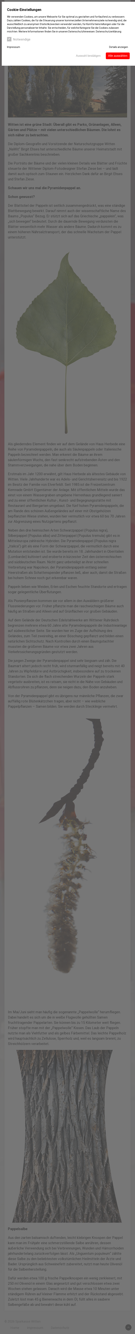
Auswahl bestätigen (88, 55)
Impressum (13, 47)
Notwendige (21, 39)
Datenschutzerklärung (108, 31)
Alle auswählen (117, 55)
